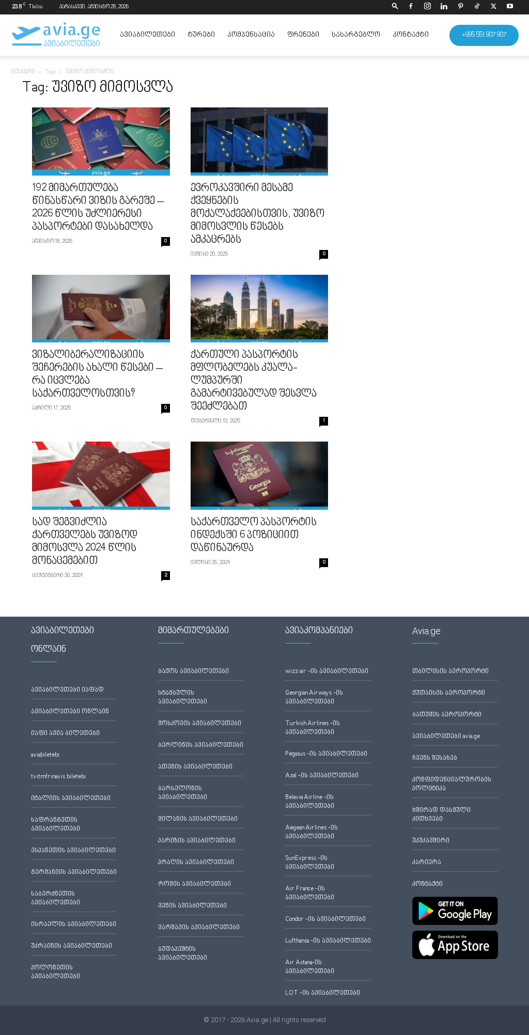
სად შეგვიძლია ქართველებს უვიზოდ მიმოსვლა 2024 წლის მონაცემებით (84, 542)
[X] (493, 7)
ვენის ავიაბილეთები (192, 906)
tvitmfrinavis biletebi (58, 777)
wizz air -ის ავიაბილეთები (326, 672)
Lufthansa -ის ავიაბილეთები (328, 941)
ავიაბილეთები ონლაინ (70, 712)
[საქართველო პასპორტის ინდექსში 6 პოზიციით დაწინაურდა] (260, 476)
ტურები (201, 35)
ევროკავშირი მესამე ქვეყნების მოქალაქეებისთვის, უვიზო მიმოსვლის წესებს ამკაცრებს (257, 214)
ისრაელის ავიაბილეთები (73, 925)
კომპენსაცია (251, 35)
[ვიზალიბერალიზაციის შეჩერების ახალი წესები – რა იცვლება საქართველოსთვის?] (101, 309)
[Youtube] (510, 7)
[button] (395, 7)
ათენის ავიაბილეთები (195, 767)
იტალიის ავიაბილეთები (71, 799)
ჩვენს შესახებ (434, 758)
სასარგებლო (356, 35)
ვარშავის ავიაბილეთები (199, 928)
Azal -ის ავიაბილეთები (322, 776)
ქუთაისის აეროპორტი (448, 693)
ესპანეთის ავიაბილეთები (73, 851)
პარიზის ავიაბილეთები (197, 841)
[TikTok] (477, 7)
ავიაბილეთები (147, 35)
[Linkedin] (444, 7)
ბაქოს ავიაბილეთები (193, 672)
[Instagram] (427, 7)
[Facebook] (410, 7)
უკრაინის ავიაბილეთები (71, 946)
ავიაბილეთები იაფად (67, 690)
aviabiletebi (45, 755)
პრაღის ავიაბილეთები (196, 863)
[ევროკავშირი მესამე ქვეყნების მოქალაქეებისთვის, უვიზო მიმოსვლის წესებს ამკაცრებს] (260, 141)
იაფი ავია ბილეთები (65, 734)
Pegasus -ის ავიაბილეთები (326, 754)
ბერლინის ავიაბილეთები (200, 745)
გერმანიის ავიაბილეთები (74, 872)
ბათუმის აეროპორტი (446, 715)
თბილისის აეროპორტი (450, 672)
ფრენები (303, 35)
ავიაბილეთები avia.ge (446, 737)
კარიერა (426, 863)
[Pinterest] (460, 7)
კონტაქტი (411, 35)
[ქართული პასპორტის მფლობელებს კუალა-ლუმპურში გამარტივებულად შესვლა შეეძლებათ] (260, 309)
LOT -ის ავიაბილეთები (322, 993)
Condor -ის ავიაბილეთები (325, 919)
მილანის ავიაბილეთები (198, 819)
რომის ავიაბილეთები (194, 884)
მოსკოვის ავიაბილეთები (199, 724)
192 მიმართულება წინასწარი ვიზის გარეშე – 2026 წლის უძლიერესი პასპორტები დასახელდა (98, 207)
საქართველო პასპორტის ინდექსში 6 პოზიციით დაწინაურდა (254, 535)
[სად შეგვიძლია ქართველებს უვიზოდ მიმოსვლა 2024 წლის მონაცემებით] (101, 476)
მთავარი (23, 72)
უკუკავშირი (430, 841)
